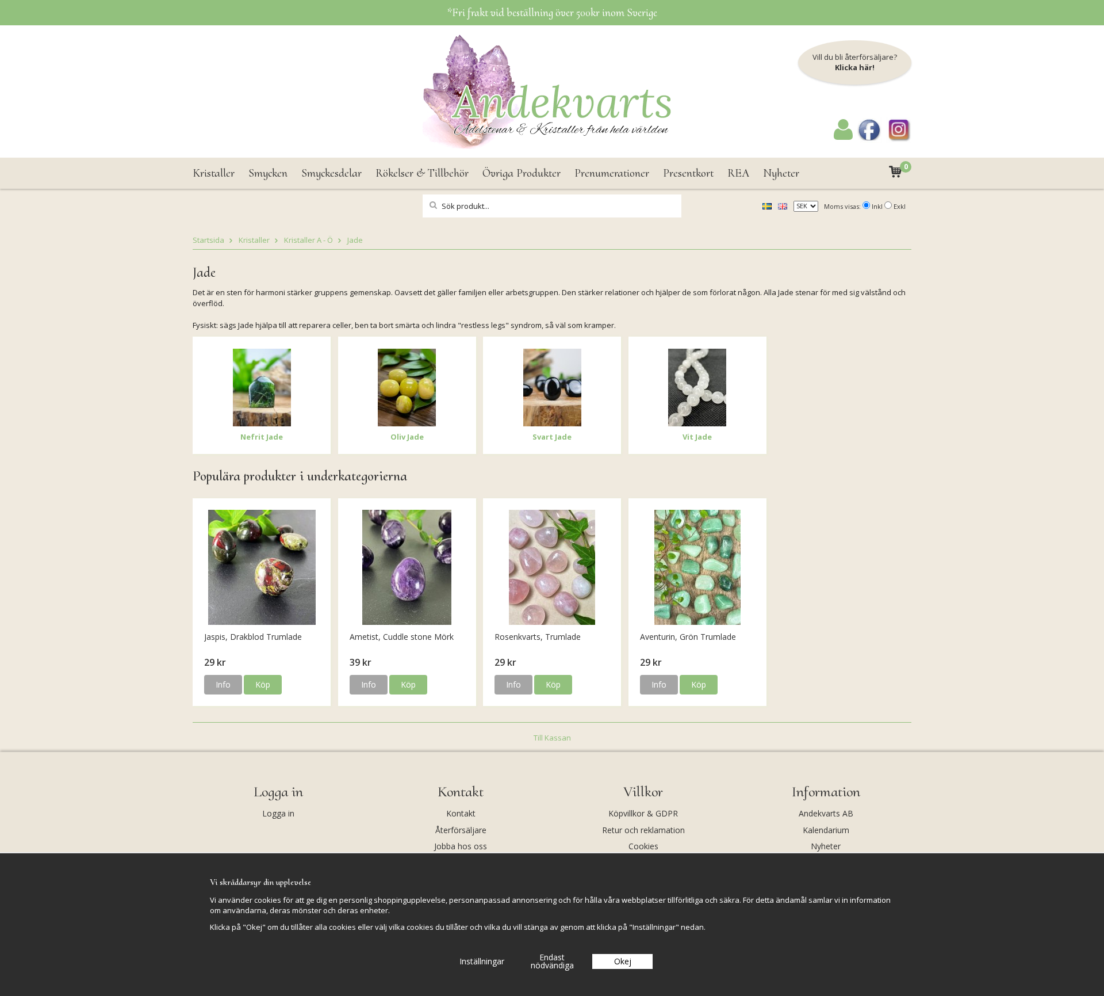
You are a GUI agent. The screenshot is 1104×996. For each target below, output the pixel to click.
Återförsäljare (460, 830)
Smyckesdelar (331, 173)
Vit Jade (697, 437)
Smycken (268, 173)
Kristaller (214, 173)
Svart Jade (552, 437)
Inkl (877, 206)
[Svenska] (767, 205)
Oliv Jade (407, 437)
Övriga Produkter (521, 173)
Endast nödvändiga (552, 961)
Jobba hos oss (460, 846)
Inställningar (481, 961)
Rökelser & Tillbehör (422, 173)
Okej (622, 961)
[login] (843, 137)
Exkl (900, 206)
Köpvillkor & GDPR (643, 813)
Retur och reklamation (643, 830)
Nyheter (781, 173)
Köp (262, 684)
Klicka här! (855, 67)
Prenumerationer (611, 173)
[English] (782, 205)
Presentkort (688, 173)
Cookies (643, 846)
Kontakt (461, 813)
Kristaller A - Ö (308, 240)
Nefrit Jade (261, 437)
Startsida (208, 240)
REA (738, 173)
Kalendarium (826, 830)
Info (223, 684)
